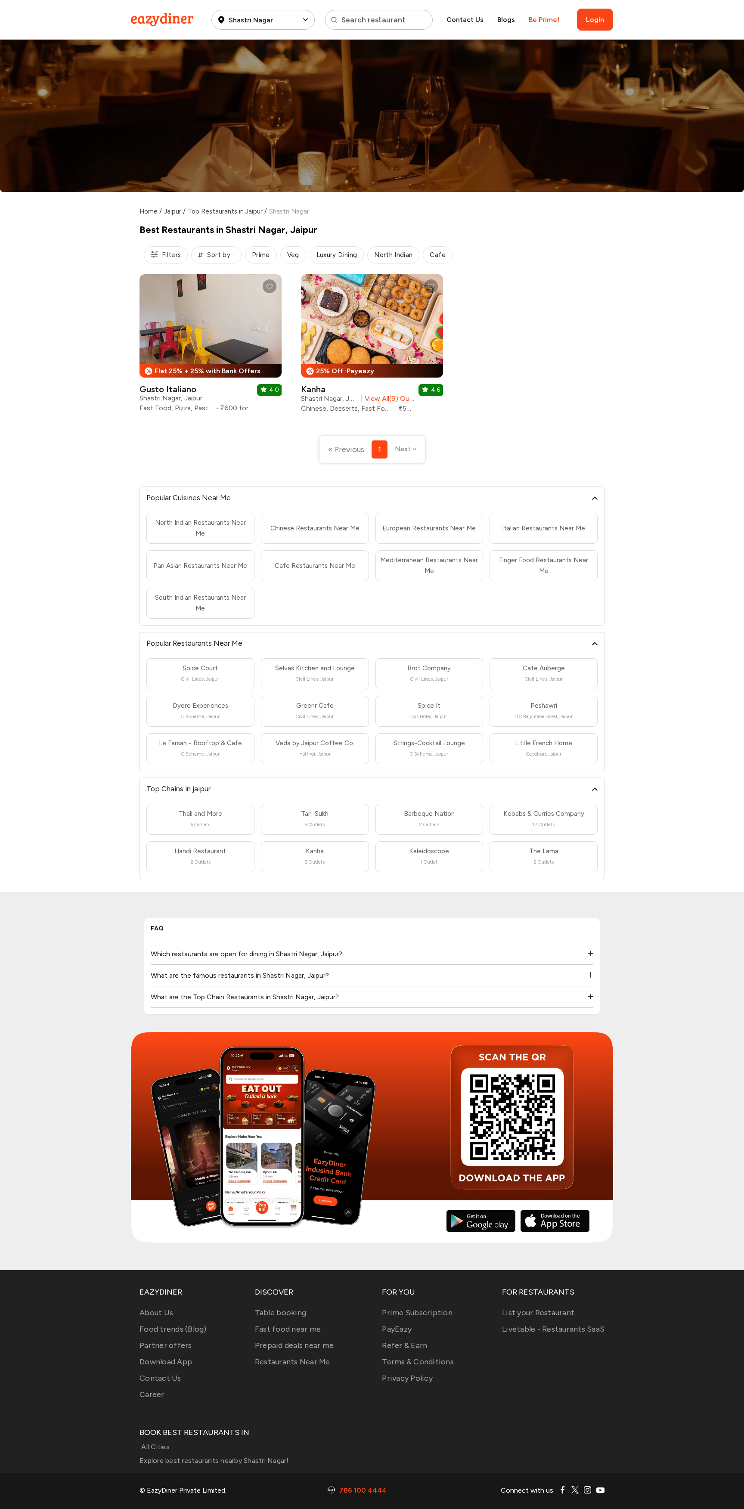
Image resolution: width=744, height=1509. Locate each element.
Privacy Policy (407, 1378)
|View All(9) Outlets (386, 398)
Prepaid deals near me (294, 1345)
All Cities (155, 1447)
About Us (156, 1312)
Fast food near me (288, 1329)
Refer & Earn (404, 1345)
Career (152, 1394)
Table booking (280, 1312)
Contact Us (465, 19)
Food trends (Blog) (173, 1329)
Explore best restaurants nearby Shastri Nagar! (214, 1460)
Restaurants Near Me (292, 1361)
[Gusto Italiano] (211, 346)
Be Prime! (544, 19)
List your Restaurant (538, 1312)
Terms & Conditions (418, 1361)
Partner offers (166, 1345)
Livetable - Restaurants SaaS (553, 1329)
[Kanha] (372, 346)
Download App (166, 1361)
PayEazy (397, 1329)
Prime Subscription (417, 1312)
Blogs (506, 19)
